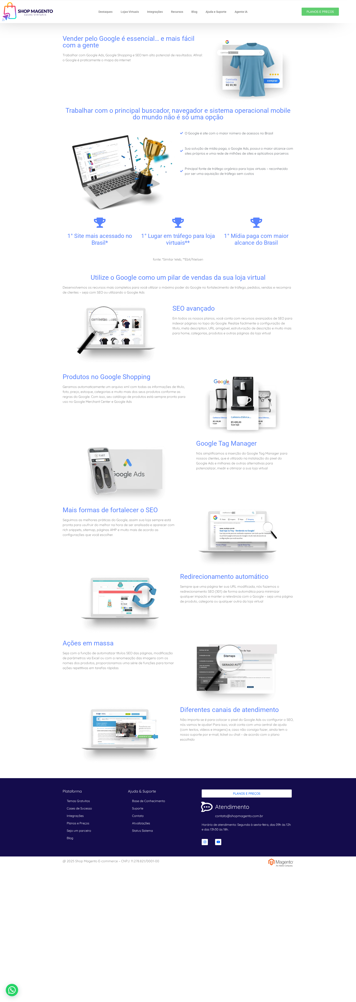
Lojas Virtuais (130, 11)
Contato (138, 816)
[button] (12, 990)
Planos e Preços (78, 823)
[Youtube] (218, 842)
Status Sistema (142, 831)
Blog (194, 11)
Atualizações (141, 823)
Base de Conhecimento (148, 801)
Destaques (105, 11)
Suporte (137, 808)
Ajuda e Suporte (216, 11)
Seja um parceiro (79, 831)
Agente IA (241, 11)
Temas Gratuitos (78, 801)
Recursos (177, 11)
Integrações (155, 11)
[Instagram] (205, 842)
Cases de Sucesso (79, 808)
